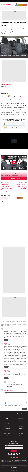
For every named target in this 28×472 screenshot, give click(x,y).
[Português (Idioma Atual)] (11, 457)
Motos (7, 430)
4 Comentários (5, 90)
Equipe (7, 418)
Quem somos (7, 416)
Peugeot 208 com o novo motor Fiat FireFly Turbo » (21, 186)
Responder (6, 339)
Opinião (21, 428)
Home (1, 8)
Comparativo (21, 418)
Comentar (24, 408)
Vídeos (7, 435)
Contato (7, 420)
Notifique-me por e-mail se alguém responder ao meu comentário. (14, 404)
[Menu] (1, 4)
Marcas (21, 416)
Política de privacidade (14, 470)
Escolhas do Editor (21, 430)
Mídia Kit (7, 423)
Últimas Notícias (7, 428)
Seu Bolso (21, 433)
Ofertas (21, 438)
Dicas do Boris (5, 8)
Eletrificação (7, 438)
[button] (21, 5)
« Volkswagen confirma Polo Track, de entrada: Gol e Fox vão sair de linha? (6, 188)
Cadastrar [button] (14, 450)
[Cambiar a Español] (16, 457)
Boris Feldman (6, 84)
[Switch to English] (14, 457)
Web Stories (21, 435)
